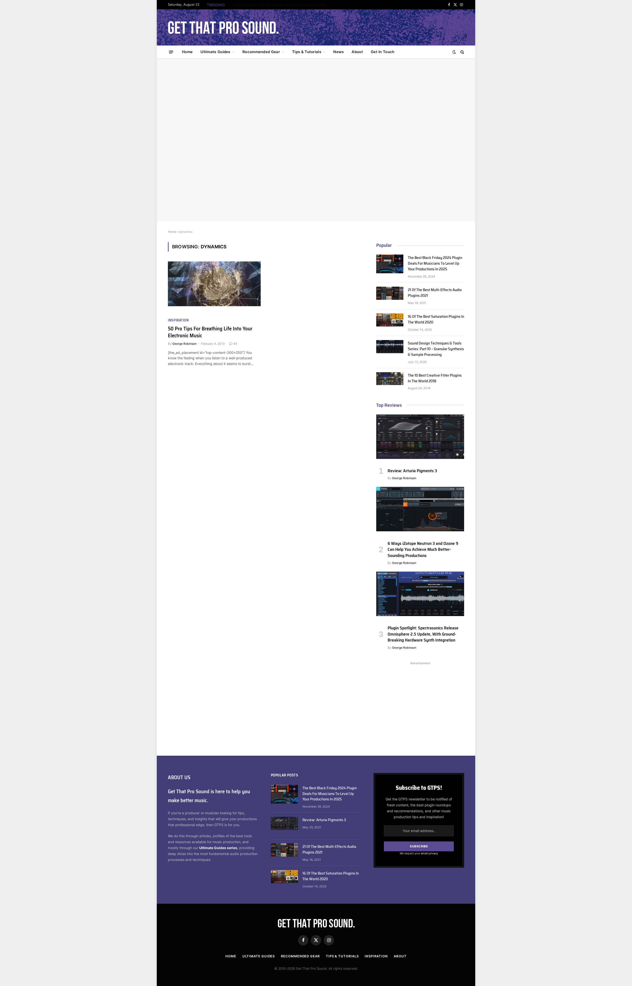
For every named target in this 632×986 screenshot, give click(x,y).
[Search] (461, 52)
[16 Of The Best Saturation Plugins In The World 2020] (389, 322)
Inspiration (178, 320)
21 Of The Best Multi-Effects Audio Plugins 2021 (435, 293)
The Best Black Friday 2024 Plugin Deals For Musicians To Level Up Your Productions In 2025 (435, 263)
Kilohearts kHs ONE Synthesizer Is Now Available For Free (279, 5)
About (357, 51)
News (338, 51)
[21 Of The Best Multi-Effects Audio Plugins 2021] (389, 296)
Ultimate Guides (215, 51)
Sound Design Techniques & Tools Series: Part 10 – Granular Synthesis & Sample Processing (436, 349)
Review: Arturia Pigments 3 (412, 471)
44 (235, 343)
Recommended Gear (261, 51)
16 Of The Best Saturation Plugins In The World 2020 (436, 319)
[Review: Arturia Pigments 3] (420, 439)
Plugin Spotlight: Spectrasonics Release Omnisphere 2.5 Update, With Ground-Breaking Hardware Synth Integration (423, 634)
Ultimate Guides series (218, 848)
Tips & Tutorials (306, 51)
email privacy (429, 853)
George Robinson (184, 343)
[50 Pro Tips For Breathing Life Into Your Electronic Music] (214, 287)
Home (187, 51)
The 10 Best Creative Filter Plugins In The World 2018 (435, 378)
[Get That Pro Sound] (223, 27)
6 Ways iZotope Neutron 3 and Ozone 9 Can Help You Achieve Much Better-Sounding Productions (423, 549)
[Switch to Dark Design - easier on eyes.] (454, 52)
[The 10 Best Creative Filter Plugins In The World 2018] (389, 381)
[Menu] (171, 51)
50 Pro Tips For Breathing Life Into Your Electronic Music (210, 332)
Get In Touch (383, 51)
